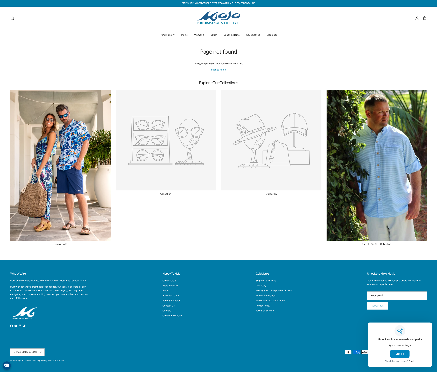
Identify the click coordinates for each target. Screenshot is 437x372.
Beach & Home (232, 34)
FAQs (165, 290)
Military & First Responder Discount (274, 290)
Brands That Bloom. (56, 360)
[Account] (416, 18)
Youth (214, 34)
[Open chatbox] (7, 365)
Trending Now (166, 34)
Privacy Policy (263, 305)
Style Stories (253, 34)
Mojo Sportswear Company (28, 360)
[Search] (12, 18)
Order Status (169, 280)
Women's (199, 34)
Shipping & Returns (266, 280)
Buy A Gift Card (171, 295)
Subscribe (377, 306)
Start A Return (170, 285)
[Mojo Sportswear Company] (218, 18)
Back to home (218, 69)
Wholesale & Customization (270, 300)
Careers (167, 310)
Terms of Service (265, 310)
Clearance (272, 34)
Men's (184, 34)
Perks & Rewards (171, 300)
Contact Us (169, 305)
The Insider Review (266, 295)
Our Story (261, 285)
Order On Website (172, 315)
